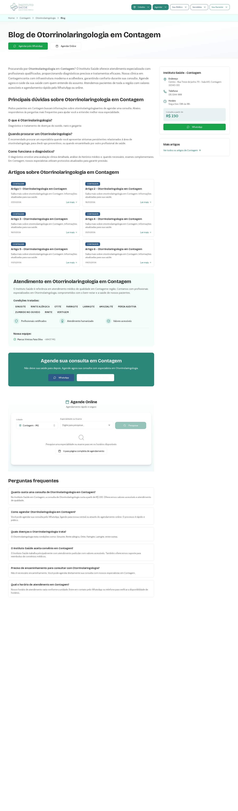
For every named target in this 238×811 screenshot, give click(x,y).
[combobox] (37, 425)
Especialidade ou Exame (71, 419)
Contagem (25, 18)
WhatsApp (64, 377)
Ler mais (70, 202)
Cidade (19, 419)
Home (11, 18)
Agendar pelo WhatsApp (31, 46)
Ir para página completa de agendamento (83, 451)
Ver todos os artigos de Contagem (180, 150)
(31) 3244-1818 (175, 94)
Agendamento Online (98, 377)
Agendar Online (68, 46)
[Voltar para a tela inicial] (22, 7)
